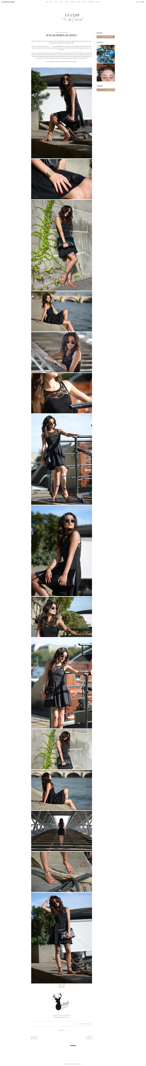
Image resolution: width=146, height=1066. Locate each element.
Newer (34, 1037)
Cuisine (84, 1)
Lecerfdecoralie (8, 2)
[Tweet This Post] (83, 1024)
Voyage (79, 1)
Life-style (66, 1)
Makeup (61, 1)
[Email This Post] (89, 1024)
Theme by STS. (79, 1064)
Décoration (73, 1)
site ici (50, 46)
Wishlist (98, 1)
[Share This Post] (85, 1024)
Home (47, 1)
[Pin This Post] (87, 1024)
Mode (51, 1)
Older (89, 1037)
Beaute (55, 1)
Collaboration (90, 1)
